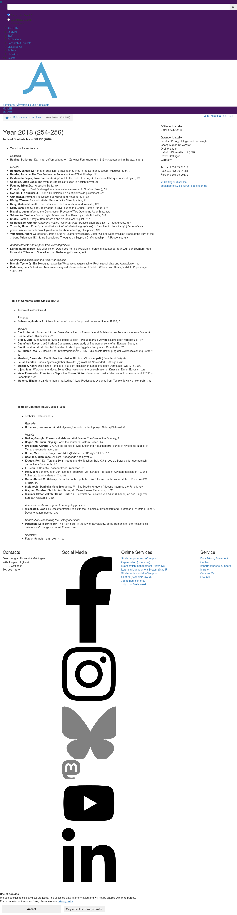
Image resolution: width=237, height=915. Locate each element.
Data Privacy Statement (214, 558)
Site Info (205, 577)
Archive (11, 50)
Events (11, 58)
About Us (12, 28)
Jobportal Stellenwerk (133, 584)
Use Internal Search (21, 20)
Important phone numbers (215, 566)
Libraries (12, 54)
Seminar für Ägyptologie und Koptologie (26, 105)
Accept (31, 909)
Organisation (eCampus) (135, 562)
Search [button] (212, 116)
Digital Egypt (14, 46)
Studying (12, 32)
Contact (204, 562)
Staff (10, 35)
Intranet (204, 569)
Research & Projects (19, 43)
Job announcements (133, 580)
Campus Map (208, 573)
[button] (7, 108)
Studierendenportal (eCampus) (139, 573)
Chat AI (125, 577)
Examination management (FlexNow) (143, 566)
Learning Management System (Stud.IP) (144, 569)
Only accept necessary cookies (84, 909)
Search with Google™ (22, 15)
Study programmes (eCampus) (139, 558)
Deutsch (227, 116)
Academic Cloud (141, 577)
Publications (14, 39)
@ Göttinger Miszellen (174, 182)
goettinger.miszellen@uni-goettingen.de (184, 185)
